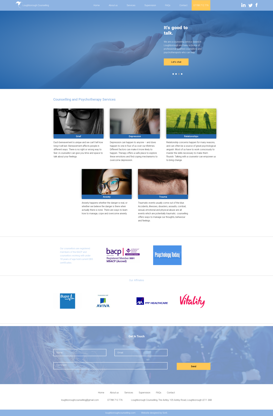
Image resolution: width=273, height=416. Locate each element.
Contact (183, 5)
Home (97, 5)
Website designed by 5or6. (154, 412)
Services (131, 5)
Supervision (150, 5)
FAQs (167, 5)
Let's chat (176, 62)
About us (113, 5)
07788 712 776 (201, 5)
